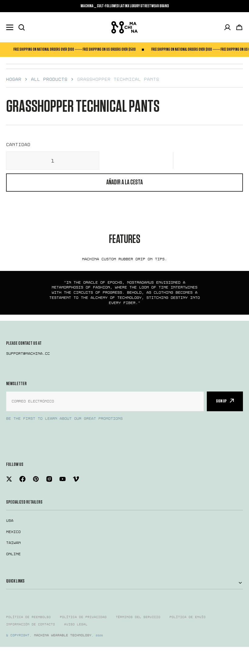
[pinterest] (36, 479)
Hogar (13, 79)
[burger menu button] (9, 27)
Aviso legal (75, 624)
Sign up (221, 401)
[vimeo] (76, 479)
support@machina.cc (28, 353)
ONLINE (13, 554)
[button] (173, 161)
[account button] (227, 27)
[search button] (21, 27)
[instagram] (49, 479)
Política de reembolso (28, 617)
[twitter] (9, 479)
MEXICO (13, 532)
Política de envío (187, 617)
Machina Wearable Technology (62, 635)
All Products (49, 79)
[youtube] (62, 479)
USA (9, 520)
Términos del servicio (138, 617)
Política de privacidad (83, 617)
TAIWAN (13, 543)
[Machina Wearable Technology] (124, 27)
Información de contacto (30, 624)
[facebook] (22, 479)
